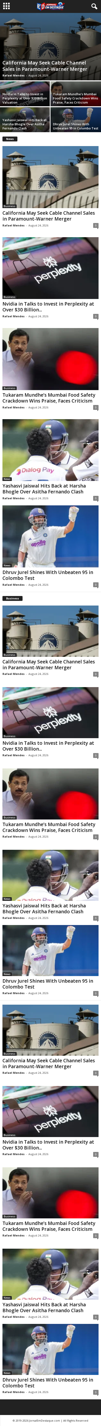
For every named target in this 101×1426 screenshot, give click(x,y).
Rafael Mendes (13, 75)
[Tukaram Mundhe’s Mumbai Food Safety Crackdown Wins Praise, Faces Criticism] (50, 359)
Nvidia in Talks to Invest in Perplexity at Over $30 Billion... (48, 307)
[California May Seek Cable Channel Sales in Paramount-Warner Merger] (50, 46)
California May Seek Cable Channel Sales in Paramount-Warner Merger (44, 65)
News (7, 479)
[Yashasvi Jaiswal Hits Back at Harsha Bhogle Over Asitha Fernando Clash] (50, 450)
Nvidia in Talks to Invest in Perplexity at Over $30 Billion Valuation (24, 98)
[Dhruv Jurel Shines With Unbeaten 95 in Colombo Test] (50, 536)
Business (9, 206)
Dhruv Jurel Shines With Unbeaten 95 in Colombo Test (75, 126)
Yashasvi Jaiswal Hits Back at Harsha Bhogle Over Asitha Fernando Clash (24, 124)
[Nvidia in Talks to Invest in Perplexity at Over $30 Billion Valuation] (50, 268)
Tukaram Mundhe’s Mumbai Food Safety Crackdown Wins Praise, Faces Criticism (75, 98)
